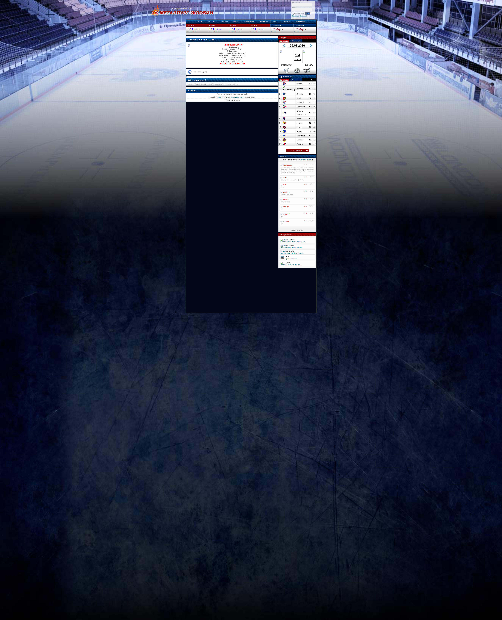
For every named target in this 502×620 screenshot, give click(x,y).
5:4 (297, 57)
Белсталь (224, 21)
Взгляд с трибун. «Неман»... (295, 253)
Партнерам (263, 21)
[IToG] (282, 259)
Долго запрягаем (291, 259)
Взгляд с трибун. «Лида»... (294, 247)
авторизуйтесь (222, 97)
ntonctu (286, 221)
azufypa (286, 206)
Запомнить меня (300, 13)
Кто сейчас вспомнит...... (294, 264)
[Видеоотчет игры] (309, 74)
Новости (287, 21)
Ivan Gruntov (290, 239)
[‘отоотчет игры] (296, 74)
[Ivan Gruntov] (283, 241)
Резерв (235, 21)
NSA (284, 177)
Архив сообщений (297, 230)
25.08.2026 (297, 45)
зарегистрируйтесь (237, 97)
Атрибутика (300, 21)
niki (284, 184)
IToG (287, 257)
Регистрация (295, 15)
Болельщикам (249, 21)
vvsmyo (286, 199)
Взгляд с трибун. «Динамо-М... (296, 241)
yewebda (286, 192)
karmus (288, 262)
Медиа (275, 21)
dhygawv (286, 214)
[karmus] (283, 264)
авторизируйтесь (306, 159)
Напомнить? (303, 15)
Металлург (211, 21)
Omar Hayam (287, 165)
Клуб (200, 21)
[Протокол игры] (284, 74)
